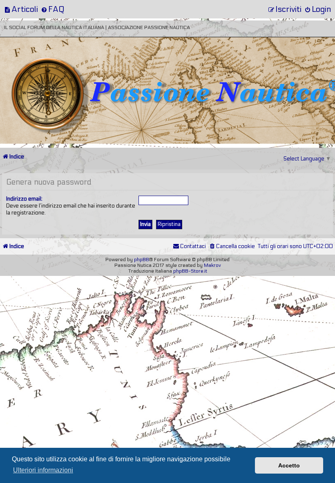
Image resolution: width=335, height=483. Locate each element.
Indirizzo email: (24, 199)
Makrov (212, 265)
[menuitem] (21, 9)
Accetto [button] (289, 465)
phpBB (141, 259)
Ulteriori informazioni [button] (43, 470)
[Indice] (57, 64)
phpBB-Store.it (190, 271)
